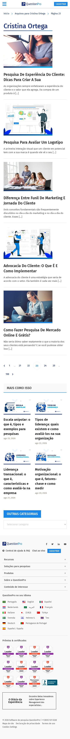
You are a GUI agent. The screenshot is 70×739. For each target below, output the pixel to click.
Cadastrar (61, 4)
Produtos (9, 573)
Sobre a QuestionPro (15, 580)
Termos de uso (48, 723)
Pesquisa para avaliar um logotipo (33, 142)
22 (29, 367)
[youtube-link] (65, 544)
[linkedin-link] (59, 544)
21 (21, 367)
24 (46, 367)
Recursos (9, 559)
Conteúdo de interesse (16, 587)
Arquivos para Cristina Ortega (30, 13)
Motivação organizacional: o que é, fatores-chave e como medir (48, 479)
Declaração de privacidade (28, 723)
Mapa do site (8, 723)
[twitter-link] (52, 544)
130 (8, 375)
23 (38, 367)
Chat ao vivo (38, 550)
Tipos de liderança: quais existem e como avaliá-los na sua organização (47, 429)
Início (6, 13)
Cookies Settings (9, 727)
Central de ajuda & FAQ (18, 550)
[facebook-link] (46, 544)
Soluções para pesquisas (17, 566)
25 (55, 367)
